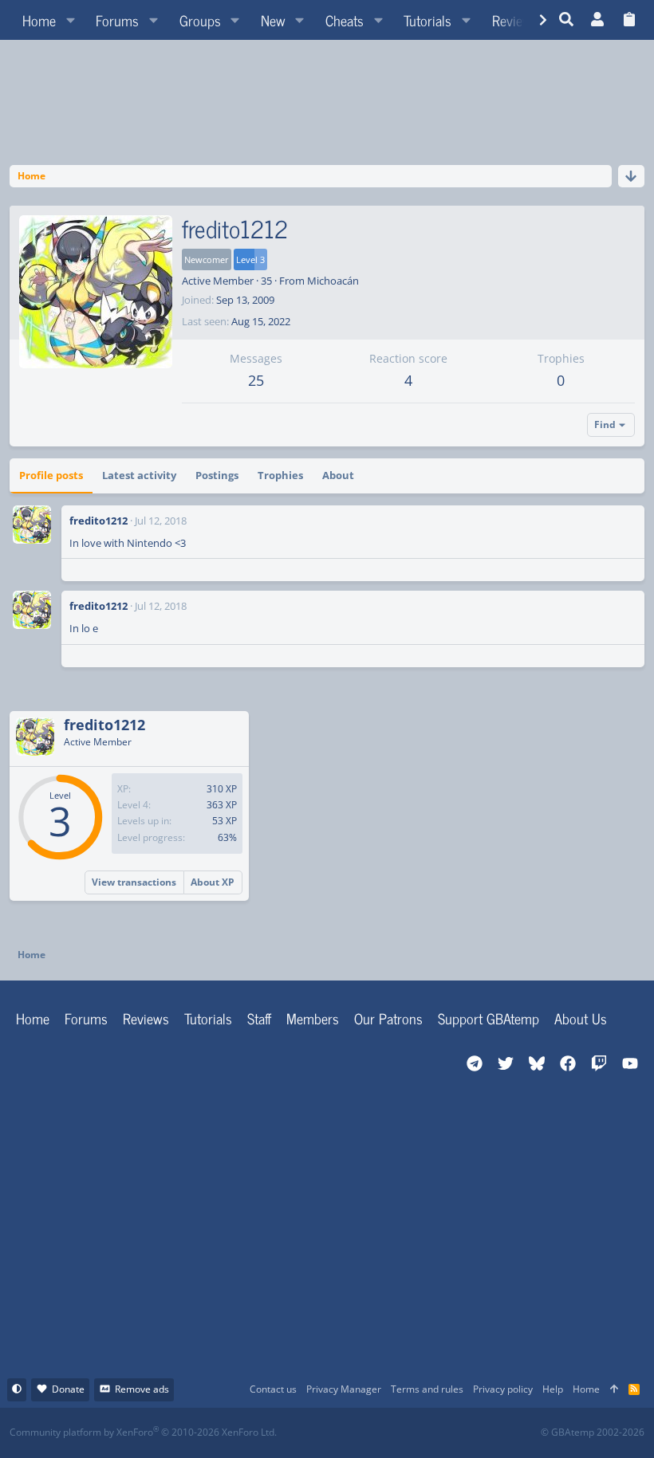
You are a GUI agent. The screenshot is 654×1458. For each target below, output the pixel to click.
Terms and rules (427, 1389)
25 (256, 380)
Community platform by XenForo (143, 1432)
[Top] (614, 1389)
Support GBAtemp (488, 1018)
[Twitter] (446, 1433)
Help (552, 1389)
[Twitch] (411, 1433)
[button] (70, 20)
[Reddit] (376, 1433)
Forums (86, 1018)
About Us (580, 1018)
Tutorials (208, 1018)
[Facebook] (341, 1433)
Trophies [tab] (280, 475)
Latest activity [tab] (139, 475)
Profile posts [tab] (51, 475)
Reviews (146, 1018)
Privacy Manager (343, 1389)
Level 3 (250, 259)
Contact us (273, 1389)
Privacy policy (503, 1389)
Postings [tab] (216, 475)
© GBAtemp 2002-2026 (592, 1432)
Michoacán (333, 280)
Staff (259, 1018)
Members (312, 1018)
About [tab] (338, 475)
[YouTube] (481, 1433)
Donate (68, 1389)
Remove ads (142, 1389)
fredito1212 (98, 520)
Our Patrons (388, 1018)
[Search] (566, 20)
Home (32, 1018)
